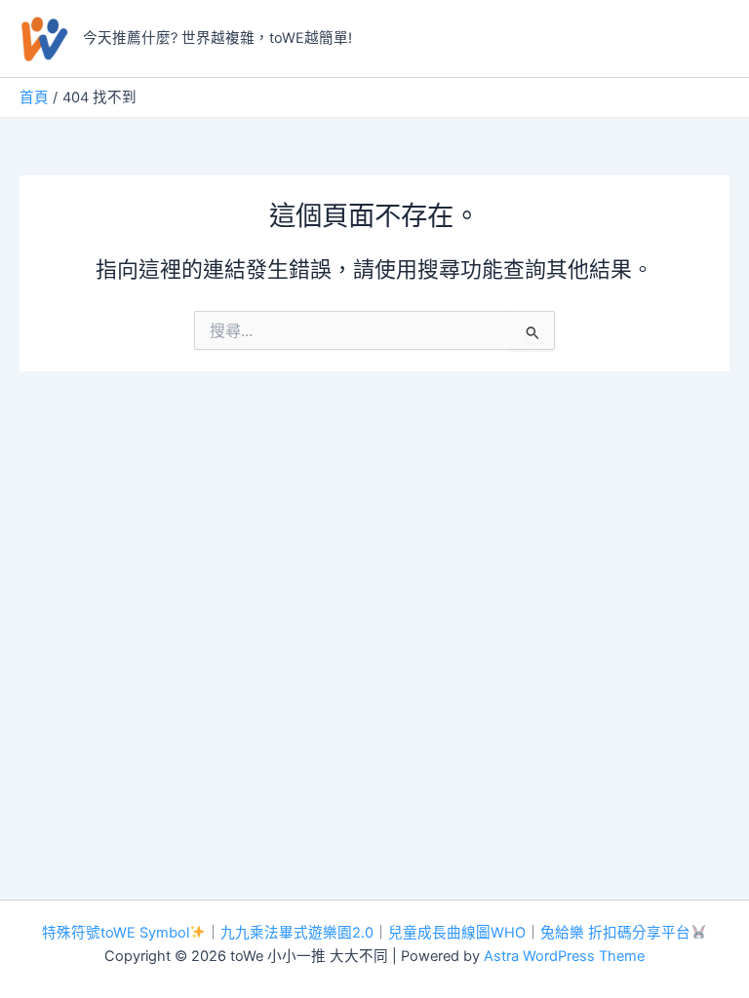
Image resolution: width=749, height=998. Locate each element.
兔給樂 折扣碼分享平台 (615, 932)
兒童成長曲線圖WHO (457, 932)
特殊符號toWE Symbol (115, 932)
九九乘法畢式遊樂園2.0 (297, 932)
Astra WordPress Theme (564, 956)
